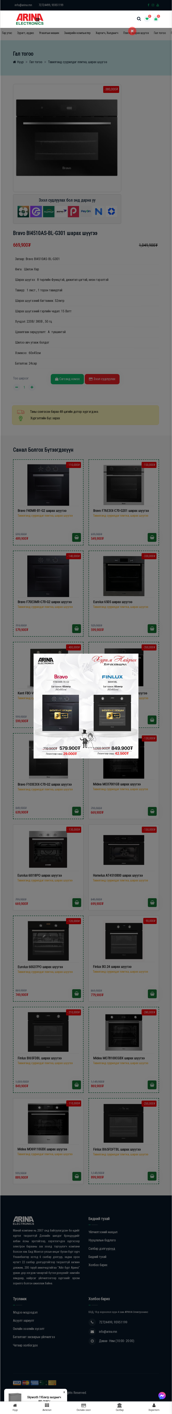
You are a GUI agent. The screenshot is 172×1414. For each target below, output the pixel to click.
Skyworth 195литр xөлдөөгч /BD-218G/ (44, 1399)
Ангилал (47, 1410)
